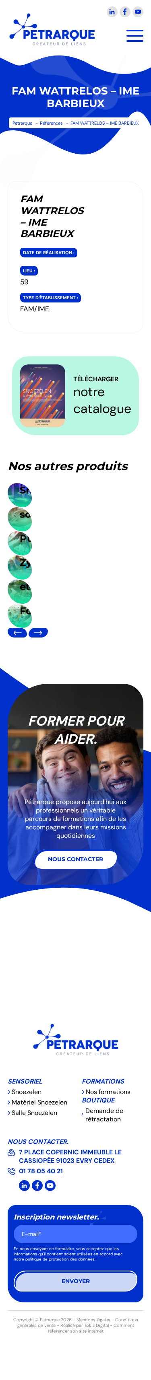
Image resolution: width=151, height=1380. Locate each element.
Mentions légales (93, 1319)
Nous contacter (75, 859)
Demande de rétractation (104, 1114)
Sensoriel (25, 1081)
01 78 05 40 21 (41, 1171)
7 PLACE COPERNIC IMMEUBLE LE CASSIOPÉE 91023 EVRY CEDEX (70, 1156)
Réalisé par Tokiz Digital (84, 1325)
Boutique (98, 1100)
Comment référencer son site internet (91, 1328)
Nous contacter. (38, 1141)
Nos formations (108, 1092)
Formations (103, 1081)
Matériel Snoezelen (39, 1102)
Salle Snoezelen (34, 1113)
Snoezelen (26, 1092)
